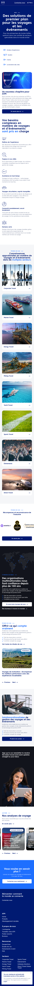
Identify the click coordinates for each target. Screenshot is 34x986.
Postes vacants (7, 934)
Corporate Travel (7, 959)
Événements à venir (8, 949)
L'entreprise (6, 929)
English (5, 981)
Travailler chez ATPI (8, 931)
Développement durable (10, 921)
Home (4, 917)
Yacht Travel (6, 966)
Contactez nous (19, 2)
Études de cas (7, 946)
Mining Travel (6, 969)
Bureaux (5, 936)
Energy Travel (6, 964)
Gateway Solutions (24, 964)
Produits (4, 919)
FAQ (3, 951)
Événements (22, 962)
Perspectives (6, 944)
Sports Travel (22, 959)
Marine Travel (6, 962)
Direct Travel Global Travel (24, 967)
